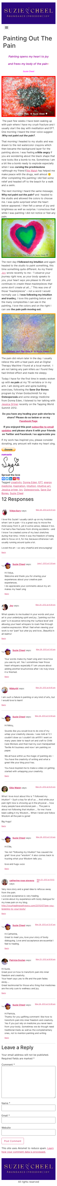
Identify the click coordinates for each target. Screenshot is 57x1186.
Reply (4, 552)
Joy (4, 272)
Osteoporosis (31, 489)
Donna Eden (30, 482)
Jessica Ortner (10, 404)
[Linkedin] (10, 478)
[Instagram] (17, 478)
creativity (16, 482)
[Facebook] (3, 478)
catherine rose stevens (21, 880)
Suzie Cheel (16, 493)
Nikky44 (13, 688)
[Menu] (6, 27)
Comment (8, 1064)
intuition (31, 485)
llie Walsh (32, 170)
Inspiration (19, 485)
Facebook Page (28, 421)
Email (6, 1115)
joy (20, 489)
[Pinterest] (14, 478)
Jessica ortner (10, 489)
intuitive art (43, 485)
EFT (40, 482)
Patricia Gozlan (17, 960)
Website (6, 1127)
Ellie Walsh (15, 787)
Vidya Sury (15, 510)
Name (6, 1103)
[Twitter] (7, 478)
